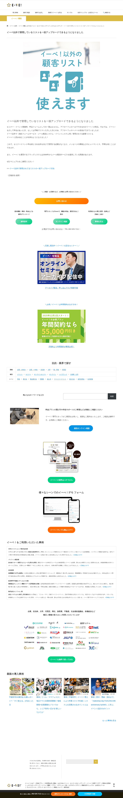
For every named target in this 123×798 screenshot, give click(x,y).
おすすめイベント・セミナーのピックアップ (71, 783)
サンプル (69, 12)
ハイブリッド (63, 374)
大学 (49, 369)
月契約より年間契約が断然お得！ (61, 347)
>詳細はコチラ (72, 576)
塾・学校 (56, 369)
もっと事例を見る (109, 721)
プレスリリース (31, 787)
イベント (20, 374)
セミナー (28, 374)
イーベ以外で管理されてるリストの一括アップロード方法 (31, 168)
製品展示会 (33, 379)
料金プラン (39, 783)
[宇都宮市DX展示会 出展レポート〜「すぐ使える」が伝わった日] (21, 686)
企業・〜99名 (33, 369)
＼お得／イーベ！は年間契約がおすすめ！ (61, 304)
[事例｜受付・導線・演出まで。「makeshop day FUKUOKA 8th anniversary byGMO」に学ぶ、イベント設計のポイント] (103, 686)
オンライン (52, 374)
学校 (18, 379)
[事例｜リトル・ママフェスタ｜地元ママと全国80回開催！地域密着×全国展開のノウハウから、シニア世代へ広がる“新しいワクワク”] (49, 686)
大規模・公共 (74, 374)
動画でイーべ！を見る (55, 12)
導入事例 (15, 12)
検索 (112, 396)
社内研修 (90, 379)
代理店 (64, 369)
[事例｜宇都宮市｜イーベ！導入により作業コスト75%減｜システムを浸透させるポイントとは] (76, 686)
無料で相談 (26, 12)
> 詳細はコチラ (77, 555)
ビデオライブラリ (74, 785)
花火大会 (72, 379)
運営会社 (66, 787)
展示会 (25, 379)
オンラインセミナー (40, 374)
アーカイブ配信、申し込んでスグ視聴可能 (61, 288)
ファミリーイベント (60, 379)
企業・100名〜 (21, 369)
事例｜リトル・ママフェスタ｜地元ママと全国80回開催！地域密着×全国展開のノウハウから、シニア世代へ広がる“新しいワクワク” (48, 704)
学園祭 (42, 379)
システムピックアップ (33, 785)
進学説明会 (81, 379)
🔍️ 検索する (106, 12)
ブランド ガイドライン (45, 787)
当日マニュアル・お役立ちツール (88, 12)
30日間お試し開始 (50, 783)
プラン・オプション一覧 (59, 785)
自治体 (43, 369)
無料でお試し (39, 12)
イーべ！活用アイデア (93, 783)
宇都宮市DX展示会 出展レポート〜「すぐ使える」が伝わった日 (21, 701)
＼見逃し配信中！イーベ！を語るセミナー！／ (61, 246)
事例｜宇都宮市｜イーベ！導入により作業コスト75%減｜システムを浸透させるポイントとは (76, 701)
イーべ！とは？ (29, 783)
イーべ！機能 (16, 18)
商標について (58, 787)
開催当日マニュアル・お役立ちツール (93, 785)
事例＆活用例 (106, 783)
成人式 (49, 379)
